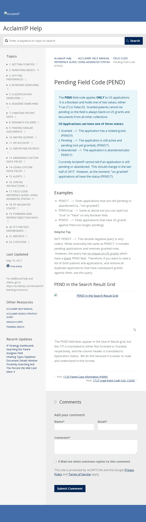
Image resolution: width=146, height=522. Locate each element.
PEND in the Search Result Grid (84, 284)
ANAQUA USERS (14, 321)
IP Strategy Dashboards (20, 345)
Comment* (62, 438)
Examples (63, 192)
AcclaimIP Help (62, 58)
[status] (95, 137)
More (9, 371)
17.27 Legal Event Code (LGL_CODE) (114, 380)
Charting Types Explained (20, 356)
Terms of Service (79, 474)
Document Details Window (21, 360)
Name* (59, 422)
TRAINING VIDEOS (15, 326)
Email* (102, 422)
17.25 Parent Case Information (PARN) (85, 376)
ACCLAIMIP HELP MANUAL (94, 58)
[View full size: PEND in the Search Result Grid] (95, 313)
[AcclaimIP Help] (12, 14)
